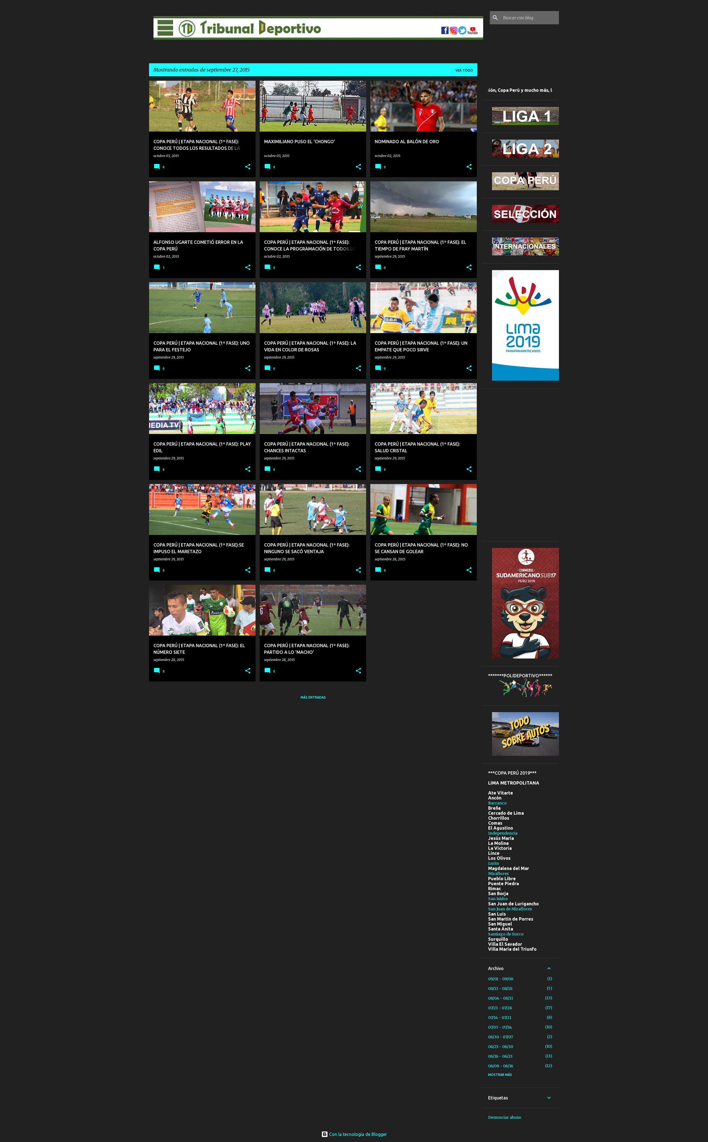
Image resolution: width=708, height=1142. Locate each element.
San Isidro (498, 898)
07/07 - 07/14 (500, 1027)
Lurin (493, 863)
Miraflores (498, 873)
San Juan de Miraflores (510, 908)
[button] (247, 167)
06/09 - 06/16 (500, 1065)
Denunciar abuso (504, 1117)
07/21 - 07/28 (500, 1007)
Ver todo (464, 70)
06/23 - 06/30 (500, 1046)
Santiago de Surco (506, 934)
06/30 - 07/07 (500, 1036)
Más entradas (313, 697)
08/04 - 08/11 (500, 998)
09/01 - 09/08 (500, 978)
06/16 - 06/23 (500, 1056)
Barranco (497, 803)
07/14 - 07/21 (499, 1017)
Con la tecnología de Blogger (357, 1134)
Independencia (502, 833)
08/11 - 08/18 (500, 988)
